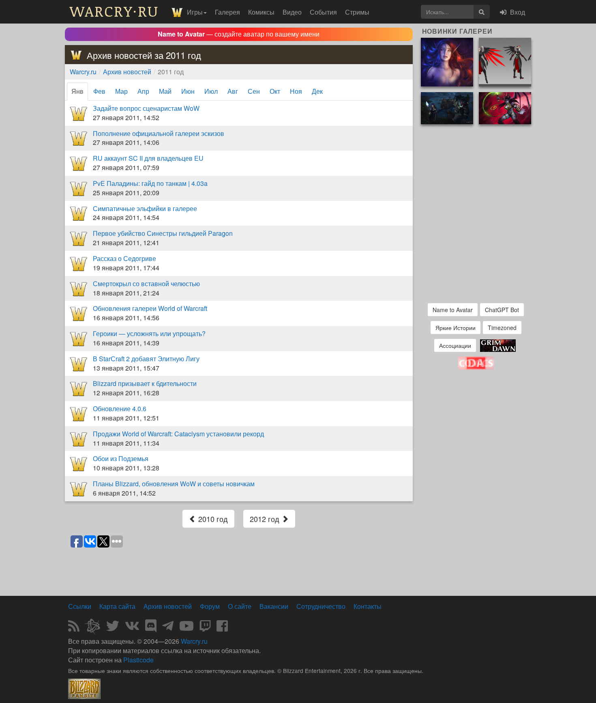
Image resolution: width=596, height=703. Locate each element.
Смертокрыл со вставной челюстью (146, 283)
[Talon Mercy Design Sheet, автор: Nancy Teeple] (505, 61)
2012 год (265, 518)
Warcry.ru (83, 71)
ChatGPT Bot (502, 310)
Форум (210, 606)
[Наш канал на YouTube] (186, 628)
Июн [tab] (188, 91)
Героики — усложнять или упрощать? (149, 333)
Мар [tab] (121, 91)
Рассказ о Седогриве (124, 258)
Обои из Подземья (120, 458)
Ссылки (79, 606)
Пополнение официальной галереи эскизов (158, 133)
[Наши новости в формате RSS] (73, 628)
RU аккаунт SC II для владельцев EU (148, 158)
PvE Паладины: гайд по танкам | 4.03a (150, 183)
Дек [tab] (317, 91)
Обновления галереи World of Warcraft (150, 308)
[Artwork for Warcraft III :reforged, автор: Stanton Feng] (447, 107)
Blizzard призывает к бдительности (145, 383)
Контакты (368, 606)
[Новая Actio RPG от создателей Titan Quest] (498, 344)
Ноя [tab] (296, 91)
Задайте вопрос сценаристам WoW (146, 108)
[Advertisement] (238, 571)
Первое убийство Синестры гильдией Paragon (163, 233)
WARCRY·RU (114, 10)
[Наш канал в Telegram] (168, 628)
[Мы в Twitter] (112, 628)
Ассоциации (455, 345)
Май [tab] (165, 91)
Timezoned (502, 327)
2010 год (212, 518)
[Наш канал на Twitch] (205, 628)
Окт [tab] (275, 91)
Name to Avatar (453, 310)
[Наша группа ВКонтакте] (132, 628)
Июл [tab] (211, 91)
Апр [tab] (143, 91)
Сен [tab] (254, 91)
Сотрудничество (320, 606)
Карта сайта (117, 606)
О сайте (239, 606)
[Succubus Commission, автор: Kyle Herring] (505, 107)
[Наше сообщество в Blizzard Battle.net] (95, 628)
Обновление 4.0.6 (119, 408)
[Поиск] (482, 12)
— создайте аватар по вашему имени (238, 34)
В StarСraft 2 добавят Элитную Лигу (146, 358)
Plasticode (138, 659)
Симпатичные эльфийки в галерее (145, 208)
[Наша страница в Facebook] (222, 628)
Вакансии (273, 606)
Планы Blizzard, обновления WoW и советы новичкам (174, 483)
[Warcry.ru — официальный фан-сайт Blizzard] (84, 688)
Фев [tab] (99, 91)
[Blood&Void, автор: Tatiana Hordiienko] (447, 61)
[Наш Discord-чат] (151, 628)
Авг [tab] (232, 91)
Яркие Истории (455, 327)
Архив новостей (127, 71)
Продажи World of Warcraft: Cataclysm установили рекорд (178, 433)
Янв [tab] (77, 91)
